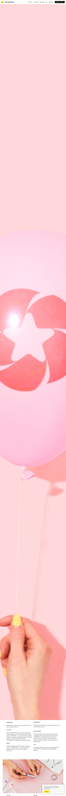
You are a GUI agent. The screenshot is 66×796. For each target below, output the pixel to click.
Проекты (36, 2)
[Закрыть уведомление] (63, 785)
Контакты (50, 2)
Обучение (41, 2)
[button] (60, 2)
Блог (46, 2)
